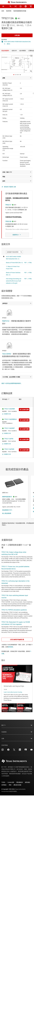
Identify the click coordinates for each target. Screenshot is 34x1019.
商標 (10, 785)
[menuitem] (10, 6)
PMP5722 (5, 321)
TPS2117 (8, 205)
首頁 (2, 11)
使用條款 (10, 647)
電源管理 (8, 11)
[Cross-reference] (15, 6)
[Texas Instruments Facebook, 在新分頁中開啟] (8, 750)
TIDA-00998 (6, 354)
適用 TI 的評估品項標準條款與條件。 (11, 383)
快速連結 (4, 732)
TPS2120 (8, 221)
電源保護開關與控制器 (19, 11)
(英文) (8, 44)
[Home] (17, 2)
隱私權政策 (19, 782)
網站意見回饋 (17, 785)
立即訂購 (17, 35)
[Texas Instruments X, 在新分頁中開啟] (14, 750)
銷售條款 (27, 782)
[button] (3, 6)
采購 (2, 738)
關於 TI (3, 725)
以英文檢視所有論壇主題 (17, 639)
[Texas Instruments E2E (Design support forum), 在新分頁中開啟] (26, 750)
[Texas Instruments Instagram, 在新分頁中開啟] (2, 750)
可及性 (3, 782)
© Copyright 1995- (8, 789)
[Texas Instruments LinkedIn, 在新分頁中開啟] (20, 750)
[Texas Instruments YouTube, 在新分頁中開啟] (31, 750)
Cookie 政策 (11, 782)
